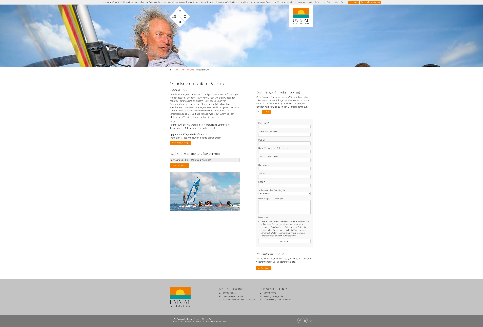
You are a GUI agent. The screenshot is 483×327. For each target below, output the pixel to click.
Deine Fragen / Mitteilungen (270, 198)
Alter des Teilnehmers (268, 156)
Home (175, 70)
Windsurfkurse (187, 70)
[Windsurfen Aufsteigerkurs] (205, 191)
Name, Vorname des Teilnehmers (273, 148)
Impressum (189, 321)
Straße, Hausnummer (267, 131)
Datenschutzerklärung (370, 2)
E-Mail (261, 182)
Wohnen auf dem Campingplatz (272, 190)
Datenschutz (264, 217)
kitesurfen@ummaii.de (233, 296)
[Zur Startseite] (301, 18)
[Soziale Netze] (180, 22)
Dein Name (263, 123)
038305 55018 (270, 293)
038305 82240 (229, 293)
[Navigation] (180, 11)
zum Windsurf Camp (180, 143)
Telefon (261, 173)
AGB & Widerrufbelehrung (216, 321)
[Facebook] (299, 320)
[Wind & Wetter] (174, 16)
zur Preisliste (263, 268)
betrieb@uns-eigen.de (273, 296)
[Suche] (185, 16)
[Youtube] (305, 320)
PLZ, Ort (261, 140)
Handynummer (265, 165)
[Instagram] (310, 320)
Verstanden (354, 2)
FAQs (267, 112)
